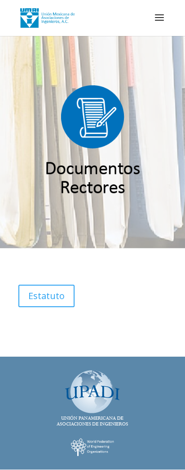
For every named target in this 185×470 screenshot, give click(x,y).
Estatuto (46, 296)
